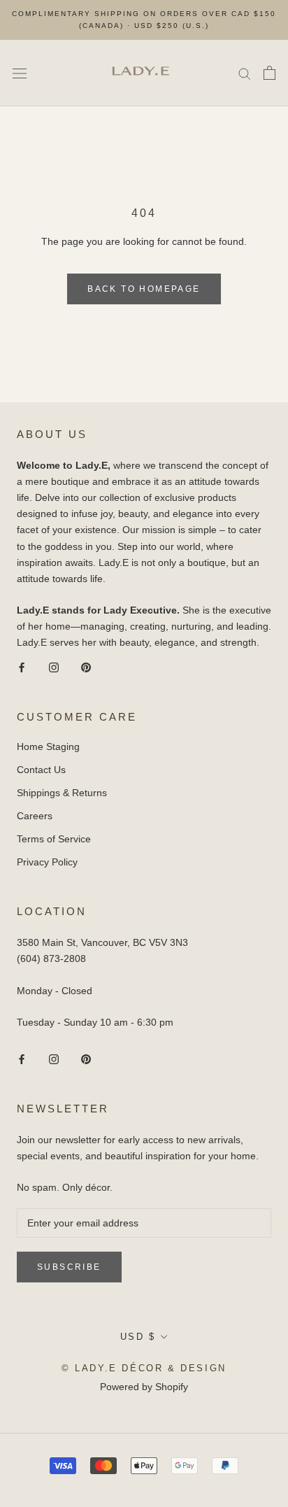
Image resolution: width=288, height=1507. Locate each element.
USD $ (138, 1336)
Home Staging (48, 746)
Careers (34, 815)
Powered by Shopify (144, 1386)
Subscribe (69, 1267)
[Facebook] (22, 667)
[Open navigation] (20, 73)
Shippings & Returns (62, 792)
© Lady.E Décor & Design (144, 1368)
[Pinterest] (86, 667)
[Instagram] (54, 667)
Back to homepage (143, 289)
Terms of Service (54, 838)
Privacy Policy (47, 862)
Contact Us (41, 769)
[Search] (244, 73)
